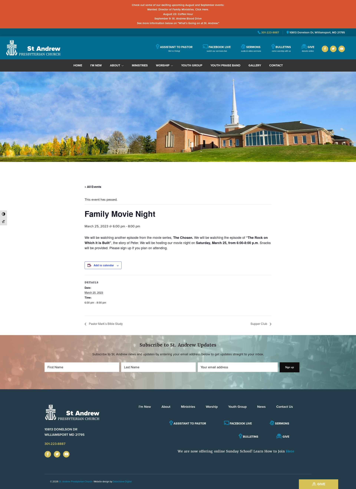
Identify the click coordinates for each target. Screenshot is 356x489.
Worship (212, 406)
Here (290, 451)
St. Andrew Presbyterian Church (75, 481)
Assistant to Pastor (189, 423)
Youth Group (237, 406)
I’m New (145, 406)
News (261, 406)
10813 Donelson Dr (64, 432)
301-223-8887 (270, 32)
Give (320, 484)
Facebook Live (240, 423)
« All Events (93, 187)
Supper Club (259, 324)
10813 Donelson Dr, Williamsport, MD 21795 (317, 32)
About (165, 406)
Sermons (281, 423)
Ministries (188, 406)
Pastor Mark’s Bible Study (105, 324)
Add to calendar (104, 265)
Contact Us (284, 406)
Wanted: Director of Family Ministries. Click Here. (178, 9)
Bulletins (250, 436)
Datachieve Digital (122, 481)
